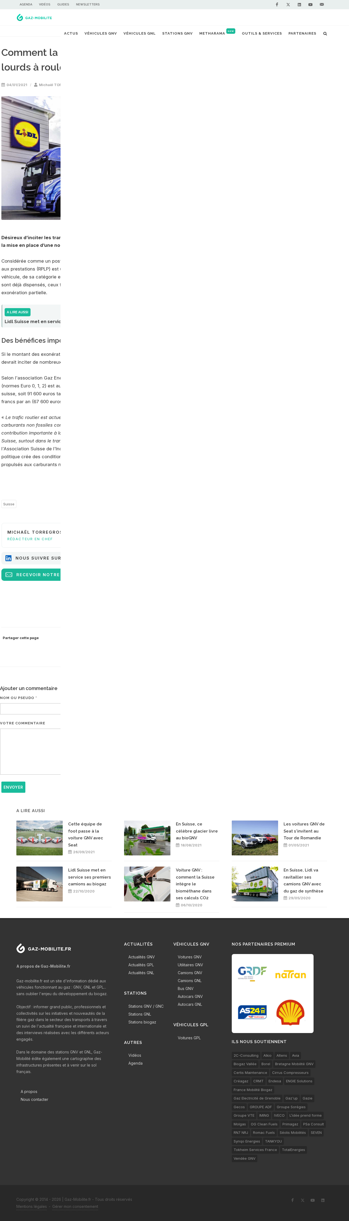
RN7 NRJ (241, 1132)
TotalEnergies (293, 1149)
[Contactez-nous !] (321, 4)
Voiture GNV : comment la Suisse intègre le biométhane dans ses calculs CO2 (195, 884)
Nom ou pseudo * (18, 698)
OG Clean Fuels (264, 1124)
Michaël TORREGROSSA (60, 85)
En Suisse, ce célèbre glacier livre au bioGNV (197, 831)
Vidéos (44, 4)
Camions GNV (190, 972)
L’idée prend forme (306, 1115)
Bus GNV (186, 988)
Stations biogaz (142, 1022)
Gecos (239, 1107)
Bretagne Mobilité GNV (294, 1064)
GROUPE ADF (261, 1107)
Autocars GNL (190, 1004)
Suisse (8, 504)
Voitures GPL (189, 1037)
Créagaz (241, 1081)
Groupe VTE (244, 1115)
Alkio (267, 1055)
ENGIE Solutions (299, 1081)
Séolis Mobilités (293, 1132)
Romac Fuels (264, 1132)
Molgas (240, 1124)
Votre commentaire (22, 723)
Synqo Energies (247, 1141)
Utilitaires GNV (190, 964)
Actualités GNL (141, 972)
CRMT (258, 1081)
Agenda (26, 4)
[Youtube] (310, 4)
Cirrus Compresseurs (290, 1072)
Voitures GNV (190, 957)
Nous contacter (34, 1099)
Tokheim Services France (255, 1149)
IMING (264, 1115)
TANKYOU (273, 1141)
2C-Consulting (246, 1055)
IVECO (279, 1115)
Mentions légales (31, 1206)
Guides (63, 4)
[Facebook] (277, 4)
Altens (281, 1055)
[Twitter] (288, 4)
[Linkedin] (299, 4)
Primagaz (290, 1124)
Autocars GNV (190, 996)
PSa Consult (313, 1124)
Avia (295, 1055)
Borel (265, 1064)
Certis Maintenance (250, 1072)
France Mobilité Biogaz (253, 1090)
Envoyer (13, 787)
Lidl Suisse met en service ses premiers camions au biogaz (89, 877)
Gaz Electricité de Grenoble (257, 1098)
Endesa (275, 1081)
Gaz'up (291, 1098)
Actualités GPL (141, 964)
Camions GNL (189, 980)
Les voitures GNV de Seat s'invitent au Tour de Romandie (304, 831)
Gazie (307, 1098)
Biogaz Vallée (245, 1064)
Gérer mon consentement (75, 1206)
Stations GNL (139, 1014)
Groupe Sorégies (291, 1107)
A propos (29, 1091)
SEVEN (316, 1132)
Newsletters (88, 4)
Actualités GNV (141, 957)
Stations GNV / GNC (146, 1006)
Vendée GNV (244, 1158)
